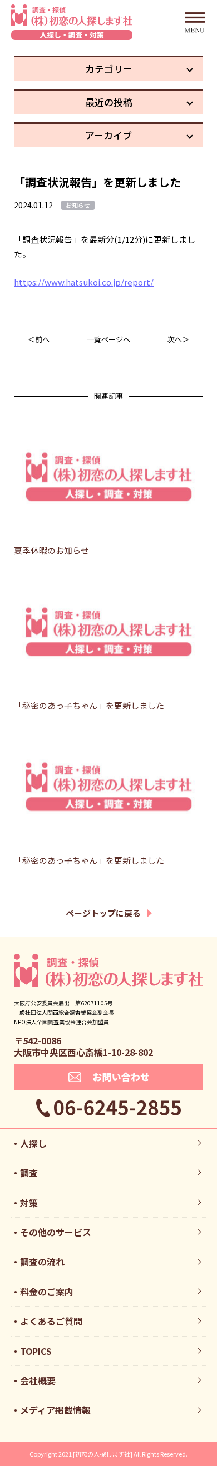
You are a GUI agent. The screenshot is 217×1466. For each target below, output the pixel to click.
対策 (29, 1202)
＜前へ (39, 339)
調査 (29, 1172)
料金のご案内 (46, 1291)
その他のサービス (55, 1232)
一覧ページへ (108, 339)
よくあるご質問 (51, 1321)
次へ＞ (178, 339)
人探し (33, 1143)
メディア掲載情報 (55, 1410)
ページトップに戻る (103, 913)
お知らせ (78, 205)
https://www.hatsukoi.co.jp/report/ (84, 282)
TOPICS (36, 1351)
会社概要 (38, 1380)
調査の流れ (42, 1261)
